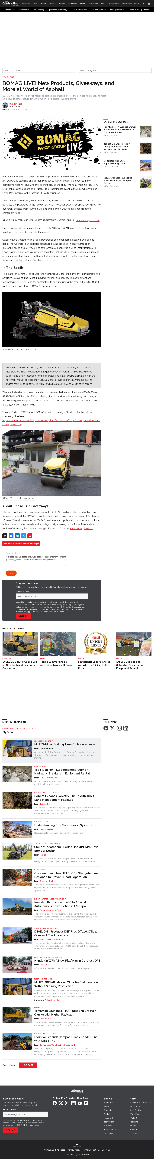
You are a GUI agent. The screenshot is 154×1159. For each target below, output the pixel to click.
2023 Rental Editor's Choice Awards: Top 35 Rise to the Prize (94, 665)
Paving (43, 658)
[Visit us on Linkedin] (125, 728)
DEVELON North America (51, 939)
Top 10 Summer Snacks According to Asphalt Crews (56, 663)
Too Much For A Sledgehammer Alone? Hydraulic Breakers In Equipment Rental (119, 130)
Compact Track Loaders (45, 793)
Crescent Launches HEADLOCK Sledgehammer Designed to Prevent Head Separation (67, 875)
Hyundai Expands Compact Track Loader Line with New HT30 (66, 1039)
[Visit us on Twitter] (112, 728)
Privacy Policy (58, 612)
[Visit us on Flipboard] (86, 1103)
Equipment (8, 77)
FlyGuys (7, 732)
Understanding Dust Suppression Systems (114, 162)
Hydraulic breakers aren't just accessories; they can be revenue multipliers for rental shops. (63, 782)
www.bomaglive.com (87, 220)
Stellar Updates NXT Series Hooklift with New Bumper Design (117, 180)
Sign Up (23, 616)
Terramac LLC (46, 1019)
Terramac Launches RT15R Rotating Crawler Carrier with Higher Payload (65, 1012)
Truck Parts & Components (47, 843)
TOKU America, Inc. (48, 778)
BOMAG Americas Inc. (18, 109)
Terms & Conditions (91, 1150)
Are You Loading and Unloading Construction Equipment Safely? (130, 665)
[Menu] (149, 3)
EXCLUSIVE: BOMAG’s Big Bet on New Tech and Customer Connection (19, 665)
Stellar (42, 855)
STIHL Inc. (44, 965)
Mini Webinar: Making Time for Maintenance (64, 744)
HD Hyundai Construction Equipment (57, 1045)
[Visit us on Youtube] (80, 1103)
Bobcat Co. (44, 804)
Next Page (27, 1065)
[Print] (4, 535)
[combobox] (39, 70)
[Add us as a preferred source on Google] (29, 535)
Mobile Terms (42, 612)
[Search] (143, 3)
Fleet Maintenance (43, 979)
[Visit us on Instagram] (119, 728)
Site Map (106, 1150)
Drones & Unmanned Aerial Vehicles (19, 729)
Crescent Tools (46, 881)
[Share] (11, 535)
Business (6, 658)
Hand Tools (39, 870)
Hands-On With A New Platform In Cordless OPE (67, 960)
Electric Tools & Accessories (48, 957)
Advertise (61, 1150)
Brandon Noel (15, 104)
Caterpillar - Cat (52, 1000)
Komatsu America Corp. (50, 910)
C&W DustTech (46, 829)
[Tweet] (23, 535)
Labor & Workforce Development (50, 899)
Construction (41, 766)
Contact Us (49, 1150)
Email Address (23, 591)
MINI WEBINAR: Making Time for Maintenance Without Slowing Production (66, 984)
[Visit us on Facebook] (105, 728)
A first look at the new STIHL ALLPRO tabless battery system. (62, 968)
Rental (81, 658)
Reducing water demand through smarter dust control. (59, 833)
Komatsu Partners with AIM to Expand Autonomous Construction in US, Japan (60, 904)
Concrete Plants (42, 822)
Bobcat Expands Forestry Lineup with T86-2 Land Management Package (116, 147)
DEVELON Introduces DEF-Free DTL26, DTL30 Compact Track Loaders (65, 933)
